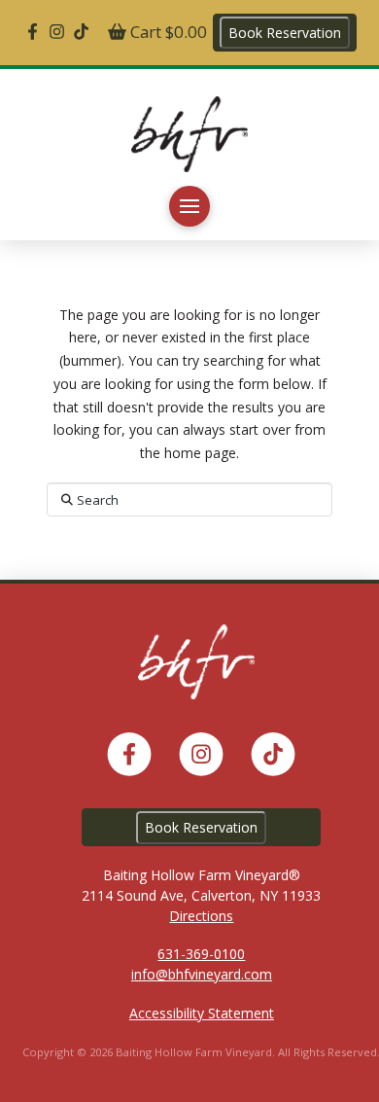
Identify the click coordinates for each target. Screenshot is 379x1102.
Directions (201, 915)
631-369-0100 (201, 953)
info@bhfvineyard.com (201, 974)
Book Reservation (284, 32)
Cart (166, 31)
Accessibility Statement (201, 1013)
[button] (189, 206)
